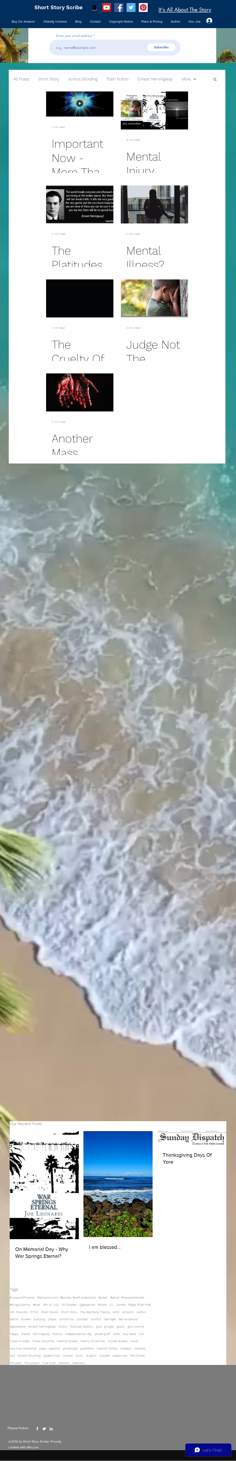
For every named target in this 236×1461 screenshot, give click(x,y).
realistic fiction (107, 1348)
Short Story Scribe (58, 7)
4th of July (51, 1304)
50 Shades (69, 1304)
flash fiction (117, 78)
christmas (66, 1319)
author (141, 1312)
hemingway (41, 1334)
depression (18, 1326)
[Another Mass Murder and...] (79, 392)
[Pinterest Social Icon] (143, 7)
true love (49, 1363)
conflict (96, 1319)
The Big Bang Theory (95, 1312)
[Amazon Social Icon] (94, 7)
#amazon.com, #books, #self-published (66, 1297)
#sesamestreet (133, 1297)
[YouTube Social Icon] (106, 7)
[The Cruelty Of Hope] (79, 298)
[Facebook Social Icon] (118, 7)
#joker (103, 1297)
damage (110, 1319)
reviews (140, 1348)
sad (12, 1355)
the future (137, 1355)
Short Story (69, 1312)
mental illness (67, 1341)
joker (116, 1334)
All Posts (21, 78)
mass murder (20, 1341)
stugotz (91, 1355)
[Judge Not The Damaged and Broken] (154, 298)
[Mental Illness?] (154, 204)
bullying (39, 1319)
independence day (78, 1334)
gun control (136, 1326)
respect (126, 1348)
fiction (63, 1326)
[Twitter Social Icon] (131, 7)
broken (26, 1319)
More (186, 78)
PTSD (34, 1312)
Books (102, 1304)
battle (14, 1319)
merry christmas (92, 1341)
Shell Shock (49, 1312)
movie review (117, 1341)
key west (129, 1334)
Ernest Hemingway (155, 78)
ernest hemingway (42, 1326)
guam (121, 1326)
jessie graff (102, 1334)
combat (82, 1319)
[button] (215, 79)
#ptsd (114, 1297)
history (57, 1334)
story (79, 1355)
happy (14, 1334)
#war (36, 1304)
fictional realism (81, 1326)
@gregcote (87, 1304)
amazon (128, 1312)
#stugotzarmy (20, 1304)
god (98, 1326)
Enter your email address (74, 35)
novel (134, 1341)
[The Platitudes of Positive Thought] (79, 204)
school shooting (29, 1355)
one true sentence (23, 1348)
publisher (87, 1348)
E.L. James (118, 1304)
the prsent (32, 1363)
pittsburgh (70, 1348)
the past (16, 1363)
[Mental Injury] (154, 110)
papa (42, 1348)
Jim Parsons (19, 1312)
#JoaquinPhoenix (22, 1297)
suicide (104, 1355)
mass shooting (43, 1341)
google (109, 1326)
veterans (78, 1363)
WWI (116, 1312)
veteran (63, 1363)
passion (54, 1348)
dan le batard (128, 1319)
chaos (52, 1319)
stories (68, 1355)
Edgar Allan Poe (139, 1304)
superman (119, 1355)
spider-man (51, 1355)
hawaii (25, 1334)
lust (142, 1334)
